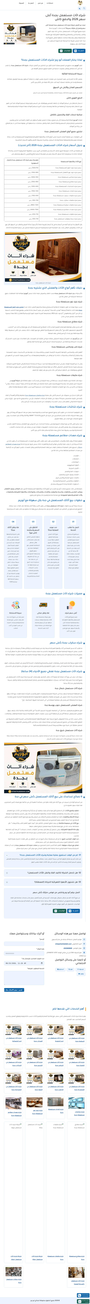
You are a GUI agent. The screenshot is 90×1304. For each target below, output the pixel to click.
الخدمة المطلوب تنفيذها (35, 969)
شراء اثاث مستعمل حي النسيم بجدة (35, 1064)
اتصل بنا (31, 3)
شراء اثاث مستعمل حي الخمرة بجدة (76, 1064)
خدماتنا (50, 3)
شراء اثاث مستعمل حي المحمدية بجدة (76, 1088)
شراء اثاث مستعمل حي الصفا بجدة (35, 1088)
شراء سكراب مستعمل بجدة (14, 1281)
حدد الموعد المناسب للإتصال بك (32, 959)
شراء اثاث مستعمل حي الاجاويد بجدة (55, 1088)
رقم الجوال (40, 949)
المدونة (21, 3)
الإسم (41, 939)
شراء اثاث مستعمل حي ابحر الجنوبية (55, 1039)
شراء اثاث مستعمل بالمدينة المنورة (77, 1282)
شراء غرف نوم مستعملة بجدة (37, 1112)
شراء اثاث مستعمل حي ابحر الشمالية (14, 1039)
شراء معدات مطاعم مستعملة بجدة (15, 1114)
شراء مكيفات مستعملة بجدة (35, 395)
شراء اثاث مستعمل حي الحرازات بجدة (14, 1064)
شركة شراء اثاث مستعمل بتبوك (16, 1258)
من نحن (40, 3)
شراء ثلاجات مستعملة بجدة (55, 1111)
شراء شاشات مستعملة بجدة (79, 1113)
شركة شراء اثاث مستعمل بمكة (37, 1258)
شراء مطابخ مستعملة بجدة (76, 1258)
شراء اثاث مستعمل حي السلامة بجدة (76, 1040)
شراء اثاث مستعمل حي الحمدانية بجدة (14, 1088)
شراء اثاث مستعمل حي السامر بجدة (55, 1064)
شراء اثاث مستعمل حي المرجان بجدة (35, 1039)
